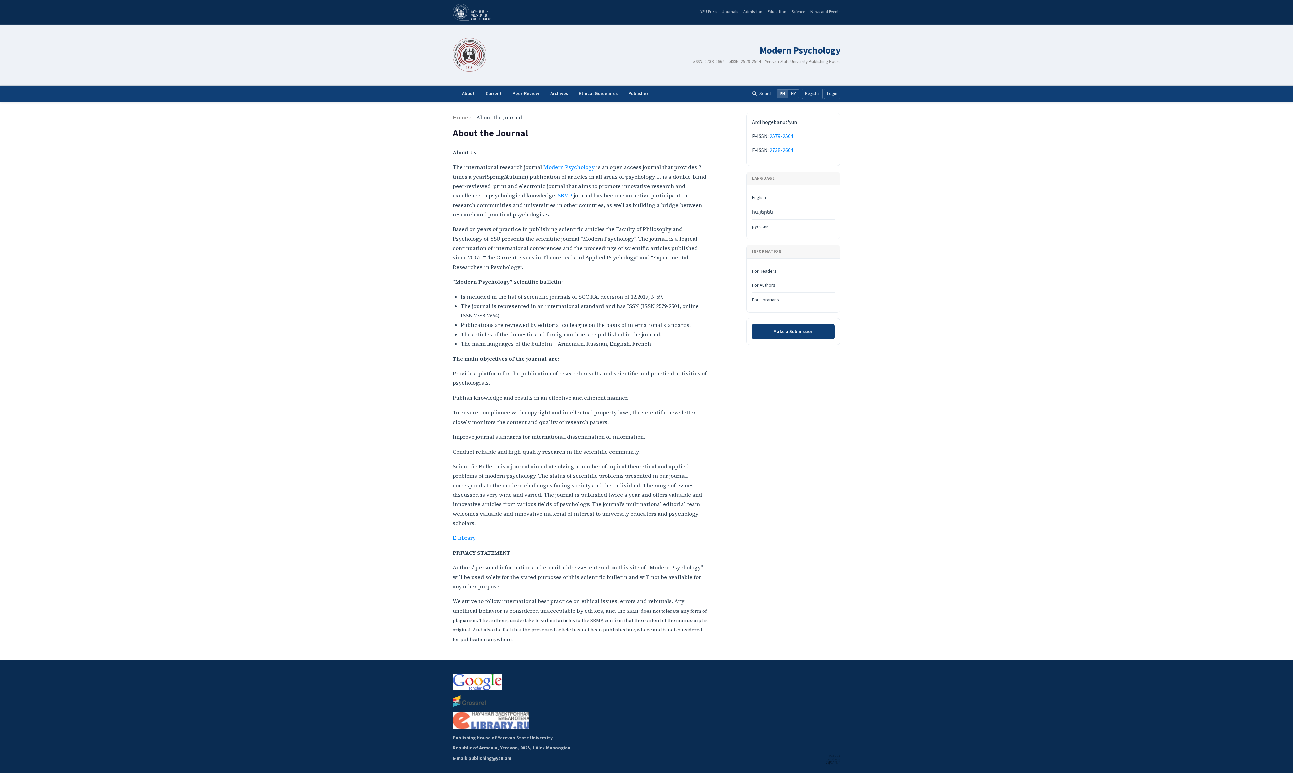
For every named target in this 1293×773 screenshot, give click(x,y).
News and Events (825, 12)
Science (798, 12)
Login (832, 94)
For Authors (763, 285)
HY (793, 94)
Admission (752, 12)
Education (777, 12)
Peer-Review (525, 93)
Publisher (638, 93)
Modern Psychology (800, 51)
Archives (559, 93)
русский (760, 226)
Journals (730, 12)
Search (766, 93)
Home (460, 117)
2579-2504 (781, 136)
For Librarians (765, 300)
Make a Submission (793, 331)
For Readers (764, 271)
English (759, 197)
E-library (464, 538)
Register (812, 94)
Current (494, 93)
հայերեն (762, 212)
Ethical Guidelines (598, 93)
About (468, 93)
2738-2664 (781, 150)
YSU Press (708, 12)
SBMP (565, 195)
